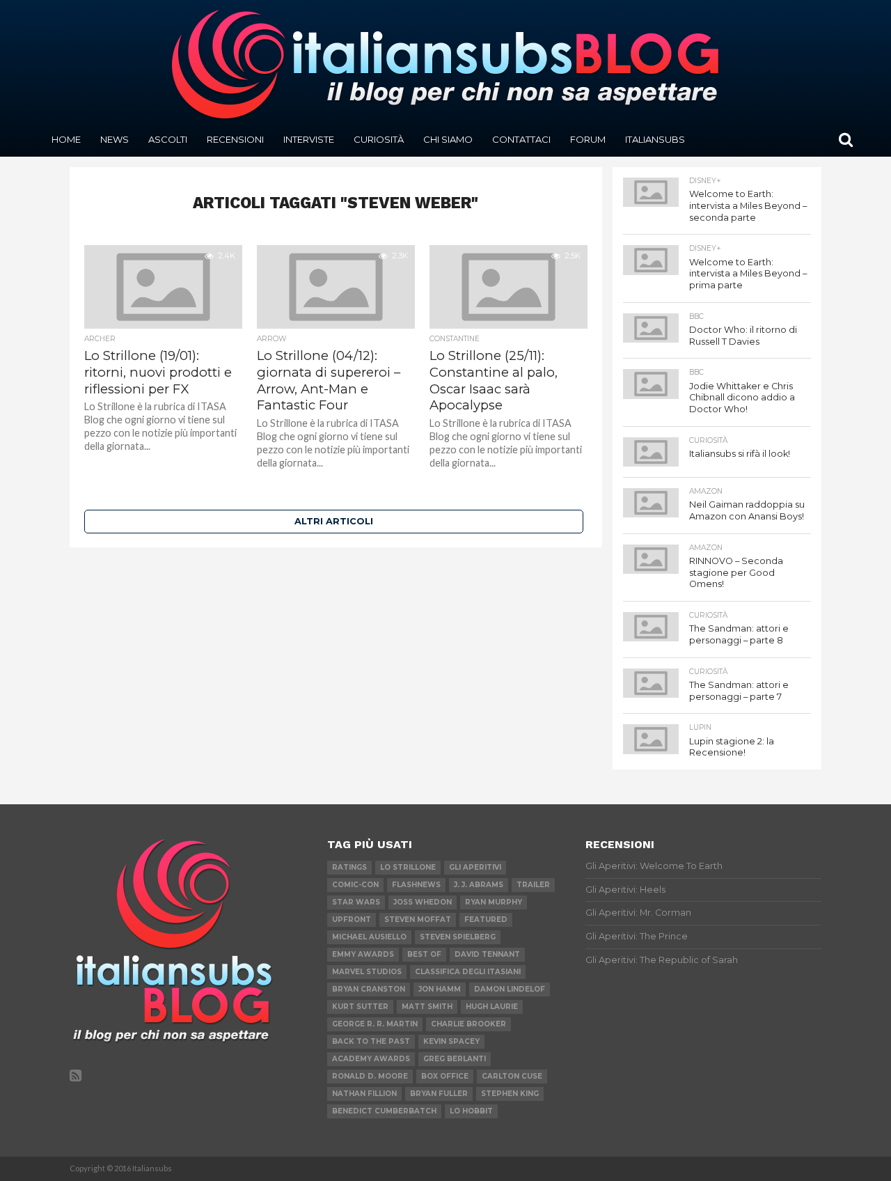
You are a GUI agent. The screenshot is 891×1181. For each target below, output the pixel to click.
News (114, 139)
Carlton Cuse (512, 1076)
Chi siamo (448, 139)
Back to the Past (371, 1041)
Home (66, 139)
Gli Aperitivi (475, 867)
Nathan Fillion (364, 1093)
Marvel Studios (367, 971)
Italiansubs (655, 139)
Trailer (533, 884)
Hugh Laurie (492, 1006)
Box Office (444, 1076)
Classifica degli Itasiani (468, 971)
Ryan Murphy (493, 902)
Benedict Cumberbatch (384, 1111)
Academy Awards (371, 1058)
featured (485, 919)
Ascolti (167, 139)
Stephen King (510, 1093)
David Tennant (487, 954)
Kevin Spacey (451, 1041)
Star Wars (356, 902)
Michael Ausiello (369, 936)
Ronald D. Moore (370, 1076)
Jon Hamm (439, 989)
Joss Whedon (422, 902)
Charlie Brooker (468, 1024)
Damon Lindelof (509, 989)
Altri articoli (333, 521)
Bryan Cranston (368, 989)
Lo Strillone (408, 867)
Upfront (351, 919)
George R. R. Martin (375, 1024)
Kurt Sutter (360, 1006)
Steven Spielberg (458, 936)
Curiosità (379, 139)
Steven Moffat (417, 919)
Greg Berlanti (454, 1058)
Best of (424, 954)
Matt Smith (427, 1006)
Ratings (349, 867)
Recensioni (235, 139)
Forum (588, 139)
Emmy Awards (363, 954)
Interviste (308, 139)
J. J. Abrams (478, 884)
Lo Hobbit (471, 1111)
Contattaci (521, 139)
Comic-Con (355, 884)
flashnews (416, 884)
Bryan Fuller (439, 1093)
